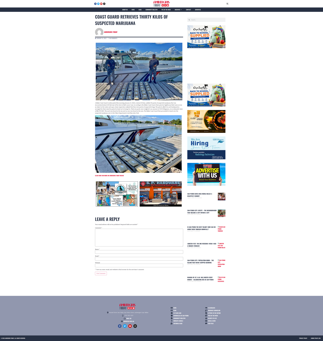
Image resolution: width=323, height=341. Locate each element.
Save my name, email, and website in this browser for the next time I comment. (120, 269)
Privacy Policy (303, 338)
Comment (98, 228)
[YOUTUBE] (101, 4)
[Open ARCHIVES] (181, 10)
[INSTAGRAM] (104, 4)
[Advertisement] (206, 65)
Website (97, 262)
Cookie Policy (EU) (315, 338)
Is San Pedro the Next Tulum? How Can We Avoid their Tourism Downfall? (201, 228)
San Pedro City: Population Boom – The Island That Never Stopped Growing (200, 261)
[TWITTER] (98, 4)
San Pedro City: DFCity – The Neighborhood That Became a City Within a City (202, 211)
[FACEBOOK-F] (95, 4)
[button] (227, 3)
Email (97, 256)
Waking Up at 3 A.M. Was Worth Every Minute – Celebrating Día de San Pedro (200, 278)
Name (97, 249)
